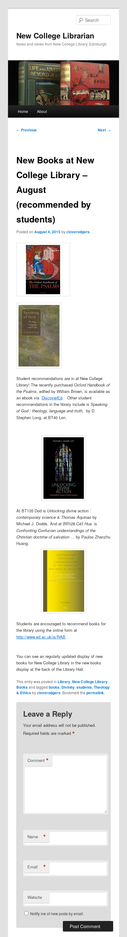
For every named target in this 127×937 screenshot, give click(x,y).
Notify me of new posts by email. (57, 913)
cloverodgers (78, 231)
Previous (26, 130)
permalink (95, 692)
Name (36, 837)
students (84, 687)
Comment (38, 760)
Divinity (68, 687)
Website (34, 897)
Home (23, 111)
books (54, 687)
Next (104, 130)
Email (36, 867)
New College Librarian (55, 35)
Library (64, 681)
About (42, 111)
